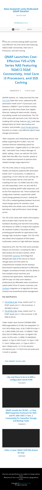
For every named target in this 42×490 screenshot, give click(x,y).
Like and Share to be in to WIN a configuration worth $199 (21, 378)
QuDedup (16, 256)
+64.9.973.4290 (21, 15)
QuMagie (5, 288)
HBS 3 (29, 121)
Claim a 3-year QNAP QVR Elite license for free (21, 451)
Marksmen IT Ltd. (25, 483)
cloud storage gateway (29, 127)
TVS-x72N (6, 100)
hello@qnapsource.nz (21, 23)
